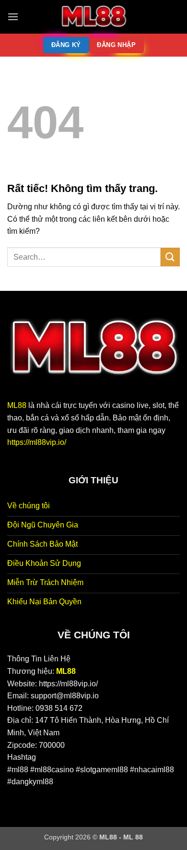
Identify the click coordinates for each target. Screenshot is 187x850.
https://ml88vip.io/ (36, 442)
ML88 (16, 405)
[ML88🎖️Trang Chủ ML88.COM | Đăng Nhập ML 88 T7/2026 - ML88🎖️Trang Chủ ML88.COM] (93, 17)
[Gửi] (170, 257)
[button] (13, 16)
